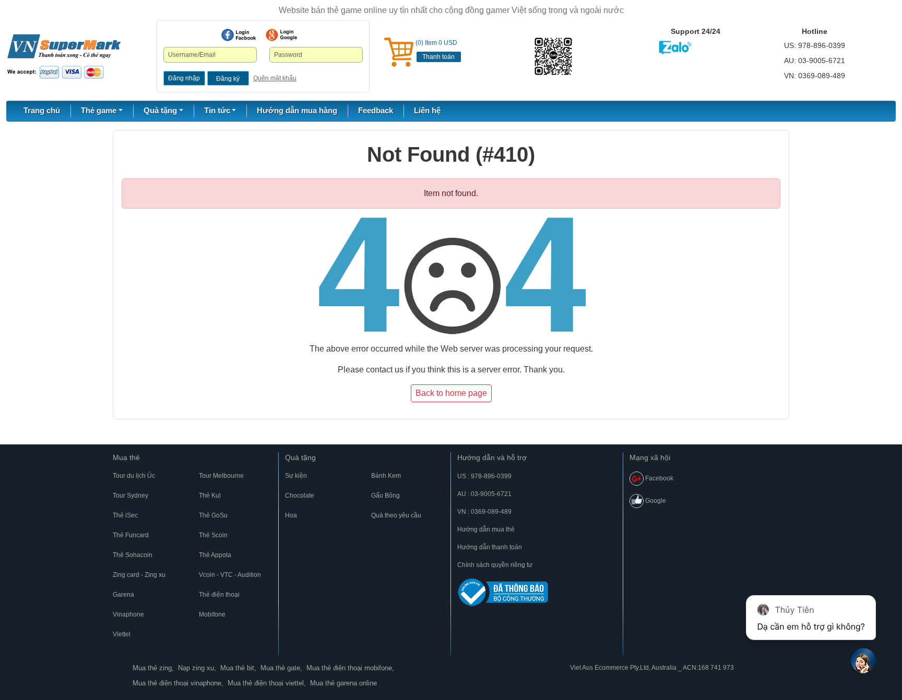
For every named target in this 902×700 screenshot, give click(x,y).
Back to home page (451, 393)
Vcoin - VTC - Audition (230, 574)
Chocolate (299, 495)
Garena (123, 594)
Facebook (658, 478)
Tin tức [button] (217, 110)
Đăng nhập (184, 78)
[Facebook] (238, 35)
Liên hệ (427, 110)
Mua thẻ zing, (153, 668)
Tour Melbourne (221, 475)
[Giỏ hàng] (399, 52)
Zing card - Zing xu (139, 574)
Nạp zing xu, (197, 668)
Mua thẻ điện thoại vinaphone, (178, 683)
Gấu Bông (385, 495)
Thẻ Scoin (213, 535)
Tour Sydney (130, 495)
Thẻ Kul (210, 495)
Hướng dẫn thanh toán (489, 547)
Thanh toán (438, 57)
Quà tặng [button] (160, 110)
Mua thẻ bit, (238, 668)
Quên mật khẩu (274, 78)
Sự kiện (296, 475)
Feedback (375, 110)
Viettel (121, 634)
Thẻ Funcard (131, 535)
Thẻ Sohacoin (132, 555)
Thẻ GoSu (213, 515)
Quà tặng (300, 457)
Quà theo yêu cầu (396, 515)
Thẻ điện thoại (219, 594)
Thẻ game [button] (98, 110)
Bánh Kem (386, 475)
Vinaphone (128, 614)
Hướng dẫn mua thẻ (486, 529)
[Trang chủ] (64, 55)
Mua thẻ (126, 457)
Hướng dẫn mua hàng (297, 110)
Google (655, 500)
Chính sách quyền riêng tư (494, 565)
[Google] (281, 35)
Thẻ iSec (125, 515)
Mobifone (212, 614)
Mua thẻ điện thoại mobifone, (350, 668)
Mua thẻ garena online (343, 683)
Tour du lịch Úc (134, 475)
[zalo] (563, 56)
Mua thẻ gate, (281, 668)
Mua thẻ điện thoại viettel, (267, 683)
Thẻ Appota (215, 555)
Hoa (291, 515)
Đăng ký (228, 78)
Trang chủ (41, 110)
